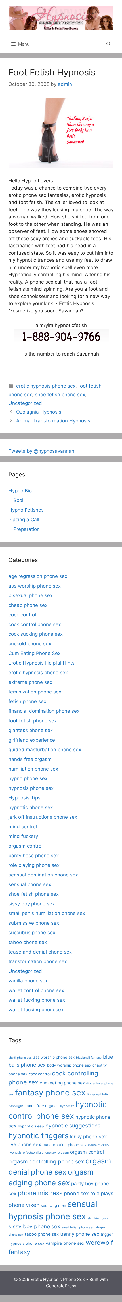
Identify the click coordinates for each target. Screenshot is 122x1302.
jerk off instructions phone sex (43, 817)
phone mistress (40, 1193)
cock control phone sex (35, 624)
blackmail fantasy (89, 1058)
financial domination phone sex (44, 711)
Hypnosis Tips (25, 798)
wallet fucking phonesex (36, 1009)
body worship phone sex (69, 1065)
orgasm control (26, 846)
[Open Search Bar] (108, 44)
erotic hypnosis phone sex (45, 386)
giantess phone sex (31, 730)
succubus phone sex (32, 932)
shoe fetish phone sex (60, 394)
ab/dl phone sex (20, 1058)
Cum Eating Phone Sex (34, 653)
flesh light (16, 1106)
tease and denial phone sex (40, 952)
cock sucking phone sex (36, 634)
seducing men (53, 1205)
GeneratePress (61, 1285)
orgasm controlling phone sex (46, 1161)
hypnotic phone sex (31, 807)
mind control (23, 826)
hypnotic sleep (31, 1126)
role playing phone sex (34, 865)
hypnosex (67, 1106)
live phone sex (25, 1144)
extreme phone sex (30, 682)
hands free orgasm (30, 759)
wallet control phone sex (36, 990)
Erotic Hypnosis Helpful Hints (42, 663)
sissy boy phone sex (32, 904)
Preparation (26, 529)
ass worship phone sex (35, 586)
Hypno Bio (20, 490)
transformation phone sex (38, 961)
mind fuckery (23, 836)
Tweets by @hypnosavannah (41, 451)
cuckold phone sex (30, 643)
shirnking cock (97, 1218)
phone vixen (24, 1205)
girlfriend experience (32, 740)
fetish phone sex (27, 701)
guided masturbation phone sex (45, 749)
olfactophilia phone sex (39, 1152)
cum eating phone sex (62, 1083)
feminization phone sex (35, 692)
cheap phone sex (28, 605)
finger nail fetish (98, 1094)
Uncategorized (25, 403)
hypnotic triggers (39, 1135)
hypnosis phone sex (31, 788)
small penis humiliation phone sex (47, 913)
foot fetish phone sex (33, 721)
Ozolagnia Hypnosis (38, 412)
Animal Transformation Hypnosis (53, 421)
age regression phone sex (38, 576)
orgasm (63, 1152)
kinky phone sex (88, 1136)
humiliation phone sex (33, 769)
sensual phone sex (30, 884)
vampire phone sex (65, 1243)
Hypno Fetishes (26, 510)
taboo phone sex (28, 942)
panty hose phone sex (34, 855)
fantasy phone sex (50, 1092)
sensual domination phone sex (43, 875)
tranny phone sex (79, 1234)
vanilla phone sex (28, 981)
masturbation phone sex (65, 1145)
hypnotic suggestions (72, 1125)
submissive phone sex (34, 923)
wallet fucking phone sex (37, 1000)
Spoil (18, 500)
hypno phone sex (28, 778)
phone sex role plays (88, 1193)
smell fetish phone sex (78, 1227)
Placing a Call (24, 519)
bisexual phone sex (30, 595)
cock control (22, 615)
